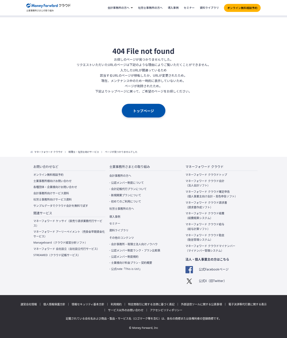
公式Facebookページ (214, 269)
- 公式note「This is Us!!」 (125, 269)
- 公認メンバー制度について (126, 182)
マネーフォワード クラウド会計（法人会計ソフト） (204, 183)
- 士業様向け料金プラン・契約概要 (130, 262)
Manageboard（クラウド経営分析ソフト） (60, 242)
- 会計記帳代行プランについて (128, 189)
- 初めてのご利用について (125, 201)
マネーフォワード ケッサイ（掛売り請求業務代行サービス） (67, 223)
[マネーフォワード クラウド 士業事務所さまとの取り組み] (48, 8)
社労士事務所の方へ (150, 8)
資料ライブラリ (209, 8)
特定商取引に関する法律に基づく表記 (151, 304)
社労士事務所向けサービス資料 (52, 199)
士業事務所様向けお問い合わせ (52, 181)
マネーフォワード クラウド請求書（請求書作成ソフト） (206, 205)
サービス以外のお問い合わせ (126, 310)
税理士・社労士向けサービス (84, 151)
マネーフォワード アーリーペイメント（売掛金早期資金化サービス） (69, 234)
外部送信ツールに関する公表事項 (201, 304)
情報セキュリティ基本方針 (88, 304)
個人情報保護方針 (54, 304)
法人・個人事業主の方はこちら (207, 259)
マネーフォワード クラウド (48, 151)
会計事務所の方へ (118, 8)
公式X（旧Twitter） (213, 281)
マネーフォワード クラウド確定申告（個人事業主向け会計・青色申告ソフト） (211, 194)
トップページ (143, 110)
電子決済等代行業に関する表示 (247, 304)
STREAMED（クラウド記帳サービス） (56, 255)
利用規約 (116, 304)
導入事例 (173, 8)
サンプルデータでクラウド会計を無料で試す (60, 205)
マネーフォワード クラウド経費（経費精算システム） (204, 215)
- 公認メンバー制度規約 (123, 256)
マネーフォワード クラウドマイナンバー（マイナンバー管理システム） (210, 248)
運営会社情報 (28, 304)
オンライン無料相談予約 (242, 8)
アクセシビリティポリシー (166, 310)
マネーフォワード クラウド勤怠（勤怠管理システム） (204, 237)
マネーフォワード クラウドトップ (206, 174)
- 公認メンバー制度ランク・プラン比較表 (134, 250)
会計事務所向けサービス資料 (51, 193)
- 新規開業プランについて (125, 195)
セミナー (189, 8)
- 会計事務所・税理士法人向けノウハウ (133, 244)
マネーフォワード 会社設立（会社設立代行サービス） (66, 249)
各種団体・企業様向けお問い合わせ (55, 187)
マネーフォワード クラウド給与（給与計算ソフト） (204, 226)
